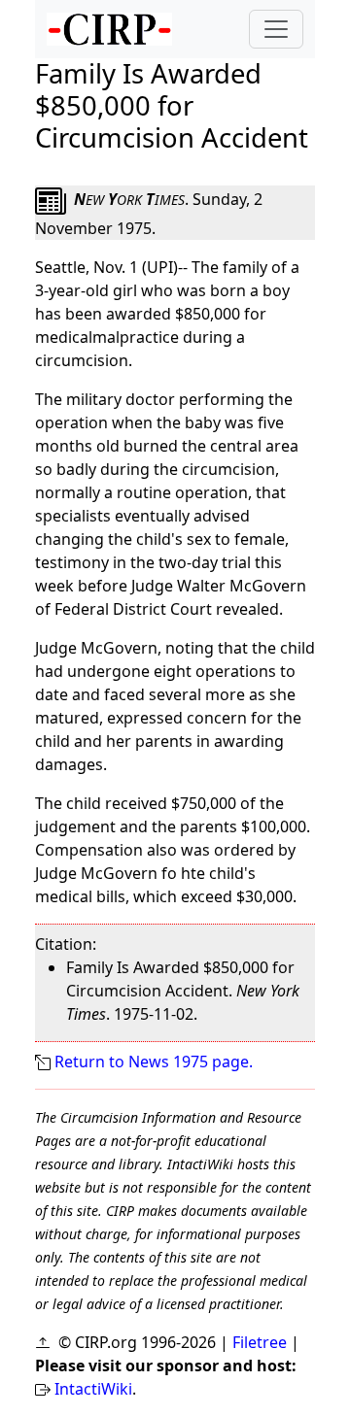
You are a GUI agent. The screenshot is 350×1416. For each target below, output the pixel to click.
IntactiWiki (93, 1388)
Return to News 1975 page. (153, 1061)
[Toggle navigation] (276, 29)
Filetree (259, 1342)
